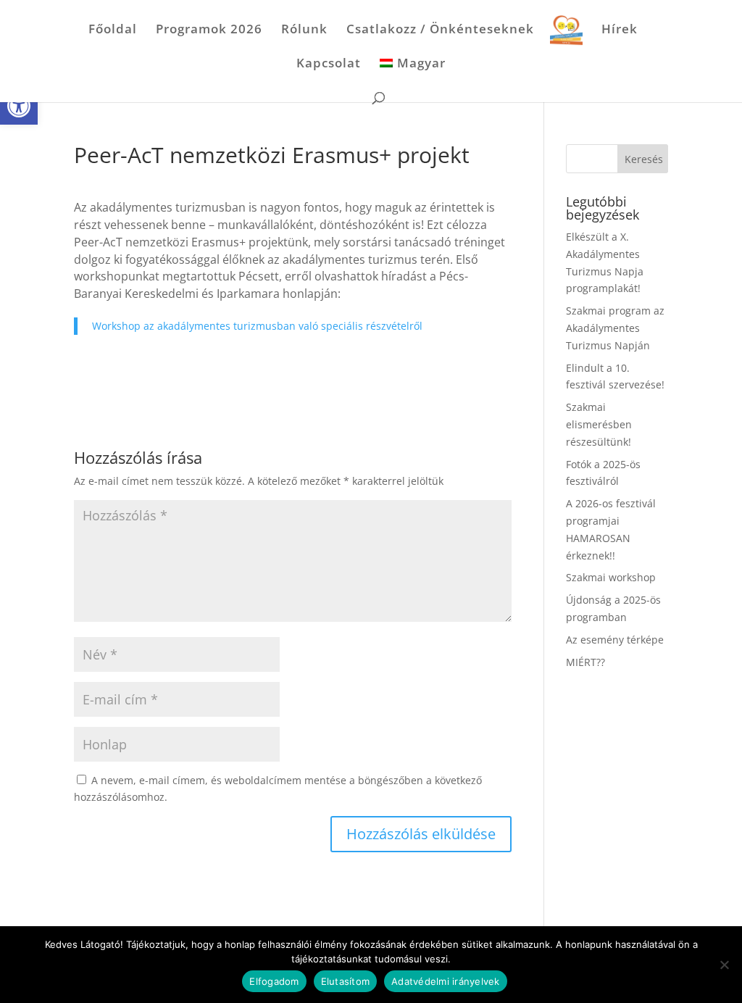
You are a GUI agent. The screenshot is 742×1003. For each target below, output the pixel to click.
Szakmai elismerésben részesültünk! (599, 424)
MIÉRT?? (585, 662)
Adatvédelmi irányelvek (445, 981)
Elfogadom (274, 981)
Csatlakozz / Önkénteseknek (440, 30)
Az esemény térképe (615, 639)
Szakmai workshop (611, 577)
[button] (19, 106)
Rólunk (304, 30)
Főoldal (112, 30)
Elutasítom (345, 981)
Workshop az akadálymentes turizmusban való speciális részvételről (257, 326)
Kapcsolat (328, 64)
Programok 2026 (209, 30)
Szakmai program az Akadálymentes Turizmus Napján (615, 328)
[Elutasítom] (724, 964)
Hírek (619, 30)
